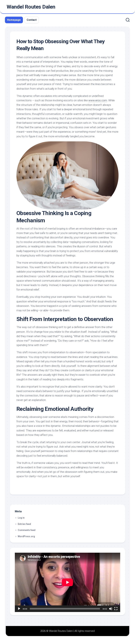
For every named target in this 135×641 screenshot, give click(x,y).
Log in (21, 517)
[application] (67, 582)
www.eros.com (97, 100)
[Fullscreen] (116, 608)
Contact (32, 19)
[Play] (19, 608)
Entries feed (24, 524)
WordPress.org (26, 536)
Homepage (14, 19)
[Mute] (110, 608)
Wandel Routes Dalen (31, 7)
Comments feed (26, 530)
